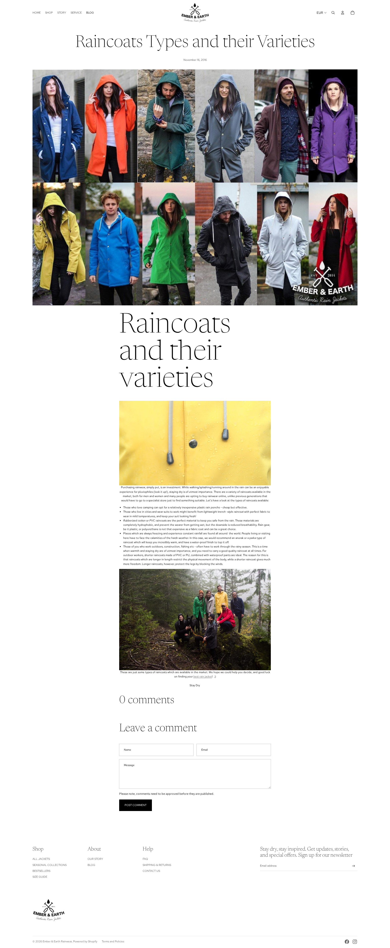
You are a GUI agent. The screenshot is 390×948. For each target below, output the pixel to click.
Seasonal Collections (49, 865)
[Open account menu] (343, 13)
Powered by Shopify (85, 941)
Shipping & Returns (157, 865)
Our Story (95, 859)
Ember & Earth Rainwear (57, 941)
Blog (91, 865)
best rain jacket (202, 676)
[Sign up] (354, 866)
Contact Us (151, 871)
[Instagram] (355, 941)
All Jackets (41, 859)
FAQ (145, 859)
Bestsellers (41, 871)
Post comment (135, 805)
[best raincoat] (195, 619)
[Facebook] (347, 941)
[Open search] (333, 13)
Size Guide (39, 877)
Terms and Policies (113, 941)
